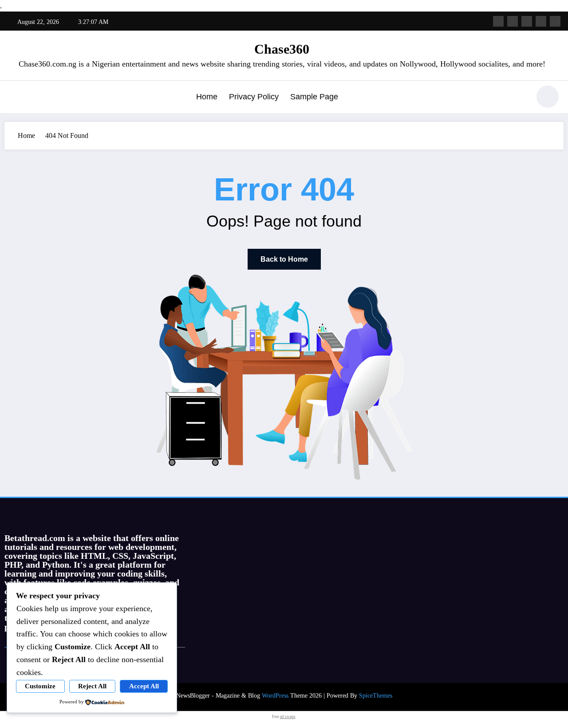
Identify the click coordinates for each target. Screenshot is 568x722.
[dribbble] (526, 21)
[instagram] (541, 21)
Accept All (144, 686)
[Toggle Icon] (15, 97)
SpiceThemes (375, 695)
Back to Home (284, 259)
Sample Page (314, 96)
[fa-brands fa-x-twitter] (512, 21)
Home (206, 96)
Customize (40, 686)
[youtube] (555, 21)
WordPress (275, 695)
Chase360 (281, 49)
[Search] (519, 98)
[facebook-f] (498, 21)
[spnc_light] (547, 97)
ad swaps (288, 716)
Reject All (92, 686)
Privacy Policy (254, 96)
